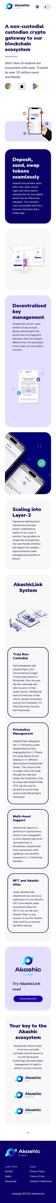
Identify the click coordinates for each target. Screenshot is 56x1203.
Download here (28, 998)
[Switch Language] (37, 7)
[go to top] (28, 1133)
